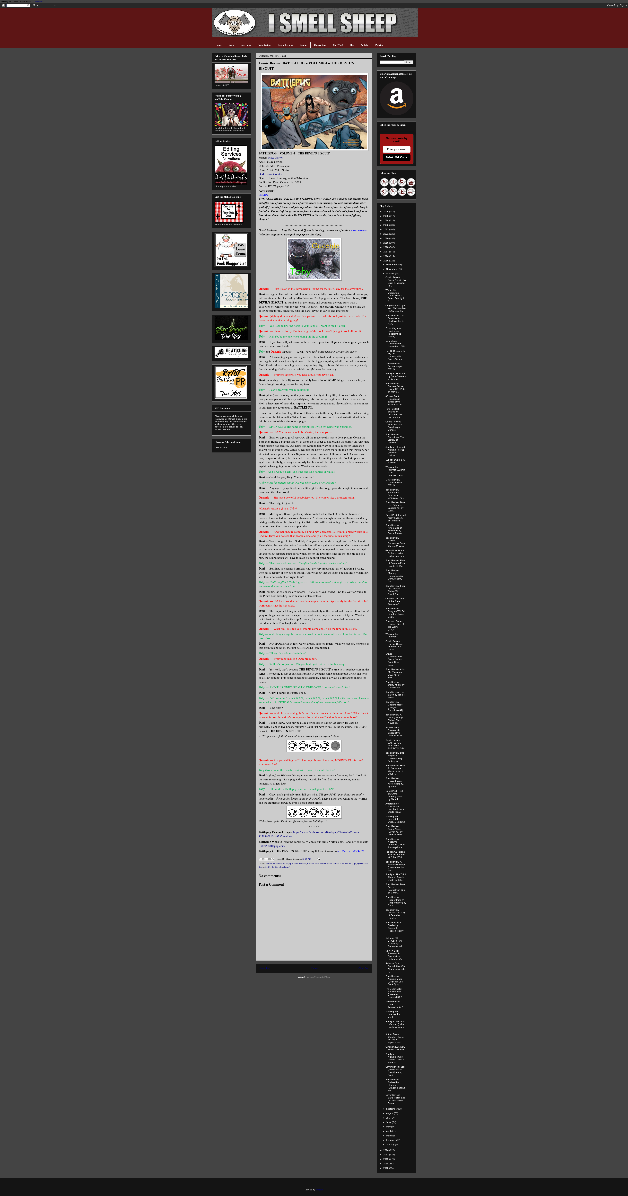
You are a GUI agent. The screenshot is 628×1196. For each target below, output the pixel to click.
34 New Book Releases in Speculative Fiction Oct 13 (393, 731)
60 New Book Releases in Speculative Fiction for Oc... (394, 400)
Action (269, 863)
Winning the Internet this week (392, 1014)
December (392, 264)
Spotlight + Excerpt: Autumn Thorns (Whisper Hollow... (395, 451)
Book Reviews (264, 45)
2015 (386, 260)
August (390, 1113)
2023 (386, 225)
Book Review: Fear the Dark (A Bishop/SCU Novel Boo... (395, 590)
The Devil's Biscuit (272, 866)
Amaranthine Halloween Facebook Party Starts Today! (394, 807)
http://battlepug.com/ (273, 846)
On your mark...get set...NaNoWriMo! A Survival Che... (395, 308)
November (392, 269)
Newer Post (264, 968)
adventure (277, 863)
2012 (386, 1159)
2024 (386, 220)
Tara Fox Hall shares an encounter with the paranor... (394, 413)
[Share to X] (266, 859)
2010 (386, 1168)
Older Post (363, 968)
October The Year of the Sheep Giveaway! (394, 601)
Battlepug (287, 863)
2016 (386, 256)
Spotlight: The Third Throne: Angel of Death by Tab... (395, 877)
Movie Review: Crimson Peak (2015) (393, 482)
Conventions (320, 45)
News (231, 45)
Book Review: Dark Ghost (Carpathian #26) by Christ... (395, 888)
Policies (379, 45)
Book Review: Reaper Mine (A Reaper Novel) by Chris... (395, 901)
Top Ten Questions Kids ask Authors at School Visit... (395, 854)
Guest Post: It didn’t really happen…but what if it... (395, 518)
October (390, 273)
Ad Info (364, 45)
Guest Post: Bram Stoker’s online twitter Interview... (395, 553)
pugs (354, 863)
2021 (386, 233)
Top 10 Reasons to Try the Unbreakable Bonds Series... (395, 355)
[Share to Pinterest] (272, 859)
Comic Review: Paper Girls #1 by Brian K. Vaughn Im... (395, 281)
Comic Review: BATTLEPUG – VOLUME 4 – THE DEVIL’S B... (395, 744)
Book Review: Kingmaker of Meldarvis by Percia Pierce (393, 529)
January (390, 1144)
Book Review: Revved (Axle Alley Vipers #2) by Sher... (394, 782)
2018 (386, 247)
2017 (386, 251)
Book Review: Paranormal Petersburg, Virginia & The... (394, 493)
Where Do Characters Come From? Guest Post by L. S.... (395, 295)
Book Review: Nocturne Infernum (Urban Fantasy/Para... (395, 843)
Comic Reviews (299, 863)
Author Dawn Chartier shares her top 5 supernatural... (394, 1038)
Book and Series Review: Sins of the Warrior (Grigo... (394, 625)
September (392, 1108)
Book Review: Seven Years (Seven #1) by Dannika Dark (393, 830)
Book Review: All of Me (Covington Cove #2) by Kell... (395, 673)
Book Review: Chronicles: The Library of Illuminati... (394, 438)
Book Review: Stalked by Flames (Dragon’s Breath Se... (395, 1085)
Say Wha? (338, 45)
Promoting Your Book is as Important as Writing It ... (393, 332)
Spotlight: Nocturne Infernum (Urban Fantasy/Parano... (395, 1025)
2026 (386, 211)
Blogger (319, 1189)
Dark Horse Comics (270, 174)
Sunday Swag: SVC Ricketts (395, 461)
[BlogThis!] (263, 859)
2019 (386, 242)
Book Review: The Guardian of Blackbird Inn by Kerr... (394, 319)
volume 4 (286, 866)
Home (218, 45)
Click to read (221, 447)
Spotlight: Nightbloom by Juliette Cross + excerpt (394, 1058)
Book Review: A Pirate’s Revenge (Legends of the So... (395, 865)
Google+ (39, 1)
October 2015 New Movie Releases (395, 1048)
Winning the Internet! (391, 635)
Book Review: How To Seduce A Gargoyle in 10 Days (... (395, 769)
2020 (386, 238)
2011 (386, 1163)
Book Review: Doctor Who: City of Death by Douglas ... (395, 914)
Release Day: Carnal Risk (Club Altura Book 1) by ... (395, 967)
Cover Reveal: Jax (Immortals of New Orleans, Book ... (394, 1070)
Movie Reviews (285, 45)
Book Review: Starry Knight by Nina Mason (394, 685)
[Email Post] (318, 858)
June (389, 1122)
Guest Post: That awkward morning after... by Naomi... (394, 795)
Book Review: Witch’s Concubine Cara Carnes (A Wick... (395, 541)
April (388, 1131)
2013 (386, 1154)
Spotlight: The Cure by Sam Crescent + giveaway (395, 376)
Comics (303, 45)
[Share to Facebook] (269, 859)
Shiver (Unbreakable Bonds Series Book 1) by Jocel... (393, 659)
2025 (386, 216)
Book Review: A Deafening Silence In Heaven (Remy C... (394, 928)
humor (336, 863)
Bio (352, 45)
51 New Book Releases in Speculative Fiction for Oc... (394, 954)
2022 (386, 229)
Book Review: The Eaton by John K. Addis (395, 695)
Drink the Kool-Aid (396, 157)
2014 (386, 1150)
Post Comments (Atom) (320, 976)
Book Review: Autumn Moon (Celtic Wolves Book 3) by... (394, 980)
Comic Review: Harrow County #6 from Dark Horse (394, 645)
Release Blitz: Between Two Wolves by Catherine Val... (394, 942)
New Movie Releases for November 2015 (395, 344)
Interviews (246, 45)
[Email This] (260, 859)
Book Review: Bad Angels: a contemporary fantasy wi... (394, 756)
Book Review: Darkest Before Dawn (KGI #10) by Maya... (395, 387)
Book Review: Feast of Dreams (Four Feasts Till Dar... (395, 563)
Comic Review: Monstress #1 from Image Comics (393, 425)
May (388, 1126)
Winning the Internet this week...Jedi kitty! (395, 819)
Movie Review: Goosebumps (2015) (393, 366)
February (391, 1140)
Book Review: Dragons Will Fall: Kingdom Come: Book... (395, 612)
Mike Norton (275, 157)
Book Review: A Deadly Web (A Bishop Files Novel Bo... (394, 718)
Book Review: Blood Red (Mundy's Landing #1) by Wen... (395, 506)
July (388, 1117)
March (389, 1135)
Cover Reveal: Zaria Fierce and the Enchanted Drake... (395, 1099)
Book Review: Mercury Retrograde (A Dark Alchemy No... (393, 576)
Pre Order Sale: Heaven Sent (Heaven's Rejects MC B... (394, 993)
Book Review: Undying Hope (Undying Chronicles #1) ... (395, 706)
